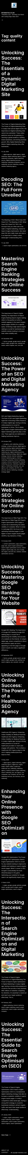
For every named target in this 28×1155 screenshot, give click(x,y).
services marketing (13, 164)
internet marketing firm (13, 462)
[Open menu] (2, 20)
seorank (15, 662)
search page (9, 549)
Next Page (5, 1135)
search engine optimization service (11, 547)
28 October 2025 (6, 441)
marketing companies (14, 162)
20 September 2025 (7, 655)
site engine (4, 551)
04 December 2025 (7, 338)
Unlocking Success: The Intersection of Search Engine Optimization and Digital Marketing (13, 928)
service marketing (12, 470)
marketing (4, 162)
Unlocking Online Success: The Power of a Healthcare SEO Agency (13, 693)
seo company (10, 468)
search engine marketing (18, 770)
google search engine (12, 887)
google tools (13, 343)
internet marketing (17, 456)
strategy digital (5, 472)
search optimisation (16, 1123)
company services (12, 446)
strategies (20, 470)
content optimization (9, 544)
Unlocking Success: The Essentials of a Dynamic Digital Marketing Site (12, 73)
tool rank (20, 345)
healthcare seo (5, 768)
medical (8, 770)
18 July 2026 (5, 151)
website (21, 164)
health (3, 766)
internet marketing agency (8, 458)
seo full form (23, 245)
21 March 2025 (5, 882)
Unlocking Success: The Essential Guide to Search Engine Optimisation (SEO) (12, 1045)
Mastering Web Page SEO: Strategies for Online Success (12, 497)
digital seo (19, 454)
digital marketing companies (9, 450)
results (3, 345)
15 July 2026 (5, 243)
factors (5, 341)
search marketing (6, 772)
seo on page (20, 549)
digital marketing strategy (8, 454)
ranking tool (21, 343)
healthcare (17, 766)
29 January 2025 (6, 1115)
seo (16, 345)
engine (20, 764)
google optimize (17, 885)
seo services (16, 776)
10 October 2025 (6, 541)
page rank (4, 546)
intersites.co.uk (8, 13)
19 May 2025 (5, 760)
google (10, 341)
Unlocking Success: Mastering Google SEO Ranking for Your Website (12, 585)
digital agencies (7, 154)
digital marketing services (13, 160)
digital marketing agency (15, 156)
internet (9, 456)
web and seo (12, 551)
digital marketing (6, 448)
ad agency (6, 444)
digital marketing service (17, 452)
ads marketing (14, 444)
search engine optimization (11, 245)
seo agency (18, 772)
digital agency (17, 154)
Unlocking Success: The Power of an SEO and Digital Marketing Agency (13, 374)
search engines (10, 345)
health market (9, 766)
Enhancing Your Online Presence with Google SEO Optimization (13, 812)
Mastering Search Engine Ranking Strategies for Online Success (12, 274)
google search (17, 341)
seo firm (17, 468)
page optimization (21, 544)
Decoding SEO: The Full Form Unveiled (12, 187)
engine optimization (13, 1117)
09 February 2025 (6, 1002)
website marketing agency (8, 166)
